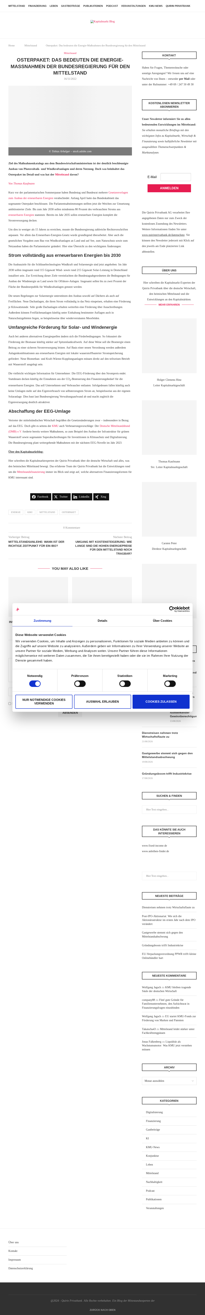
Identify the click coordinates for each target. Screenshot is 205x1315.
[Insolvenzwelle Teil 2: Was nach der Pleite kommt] (38, 597)
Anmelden (169, 188)
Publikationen (93, 6)
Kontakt (12, 1250)
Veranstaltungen (133, 6)
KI (147, 1138)
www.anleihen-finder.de (155, 851)
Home (11, 45)
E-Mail (152, 177)
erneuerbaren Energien (21, 214)
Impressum (14, 1259)
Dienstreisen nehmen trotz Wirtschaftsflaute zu (160, 734)
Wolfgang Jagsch (151, 987)
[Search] (195, 6)
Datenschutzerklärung (20, 1268)
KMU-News (156, 6)
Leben (54, 6)
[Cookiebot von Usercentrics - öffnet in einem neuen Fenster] (172, 609)
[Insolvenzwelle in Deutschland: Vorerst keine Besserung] (102, 597)
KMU (55, 425)
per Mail (184, 78)
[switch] (80, 683)
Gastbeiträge (70, 6)
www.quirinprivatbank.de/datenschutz (163, 234)
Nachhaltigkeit (154, 1182)
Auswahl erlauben (102, 701)
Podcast (112, 6)
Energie (16, 512)
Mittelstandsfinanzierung (31, 471)
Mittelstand (16, 6)
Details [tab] (103, 620)
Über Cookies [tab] (162, 620)
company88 (148, 999)
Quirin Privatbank (178, 6)
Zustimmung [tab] (42, 620)
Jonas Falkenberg (151, 1041)
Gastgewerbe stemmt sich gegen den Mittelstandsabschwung (167, 755)
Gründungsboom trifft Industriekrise (167, 773)
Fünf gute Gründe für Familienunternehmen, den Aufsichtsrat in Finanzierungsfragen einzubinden (165, 1003)
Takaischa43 (149, 1029)
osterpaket (69, 512)
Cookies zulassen (161, 701)
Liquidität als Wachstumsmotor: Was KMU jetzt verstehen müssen (167, 1045)
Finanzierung (37, 6)
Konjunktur (152, 1155)
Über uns (13, 1242)
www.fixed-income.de (154, 845)
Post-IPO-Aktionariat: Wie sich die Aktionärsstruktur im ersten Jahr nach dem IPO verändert (168, 920)
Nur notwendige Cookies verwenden (43, 701)
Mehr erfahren (169, 304)
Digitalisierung (154, 1112)
